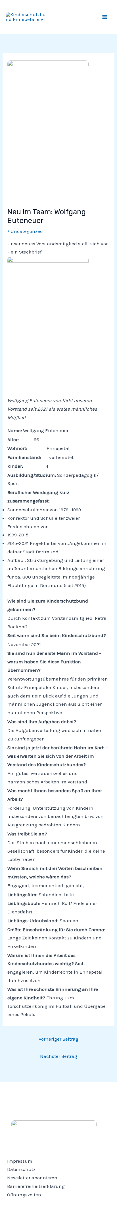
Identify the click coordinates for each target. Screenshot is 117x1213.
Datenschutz (21, 1169)
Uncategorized (27, 231)
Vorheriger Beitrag (58, 1039)
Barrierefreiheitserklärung (36, 1186)
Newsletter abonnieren (32, 1177)
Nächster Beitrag (58, 1056)
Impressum (19, 1161)
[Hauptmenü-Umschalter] (105, 16)
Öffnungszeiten (24, 1194)
